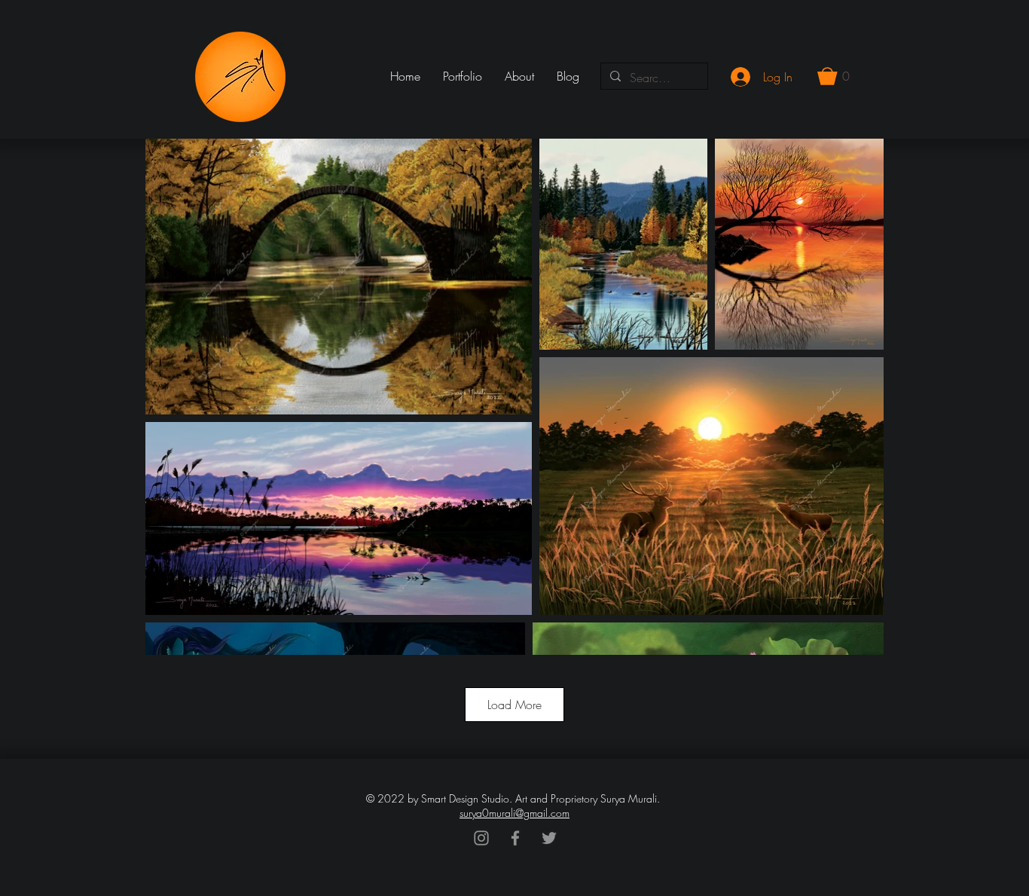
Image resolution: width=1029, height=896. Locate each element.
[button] (833, 76)
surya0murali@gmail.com (514, 813)
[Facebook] (515, 838)
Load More (514, 704)
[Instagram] (481, 838)
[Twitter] (549, 838)
